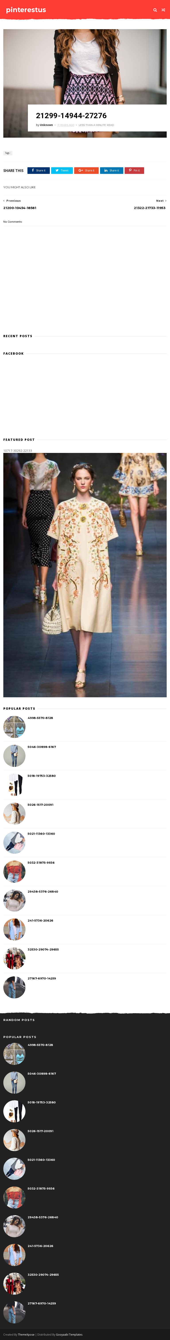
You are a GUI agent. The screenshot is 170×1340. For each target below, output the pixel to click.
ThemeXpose (26, 1334)
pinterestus (26, 10)
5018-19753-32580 (42, 775)
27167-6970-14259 (42, 978)
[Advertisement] (85, 311)
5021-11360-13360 (41, 833)
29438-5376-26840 (43, 891)
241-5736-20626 (40, 920)
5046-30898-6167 (42, 747)
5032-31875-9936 (41, 862)
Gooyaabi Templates (69, 1334)
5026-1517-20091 (40, 804)
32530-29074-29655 (43, 949)
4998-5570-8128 (40, 718)
